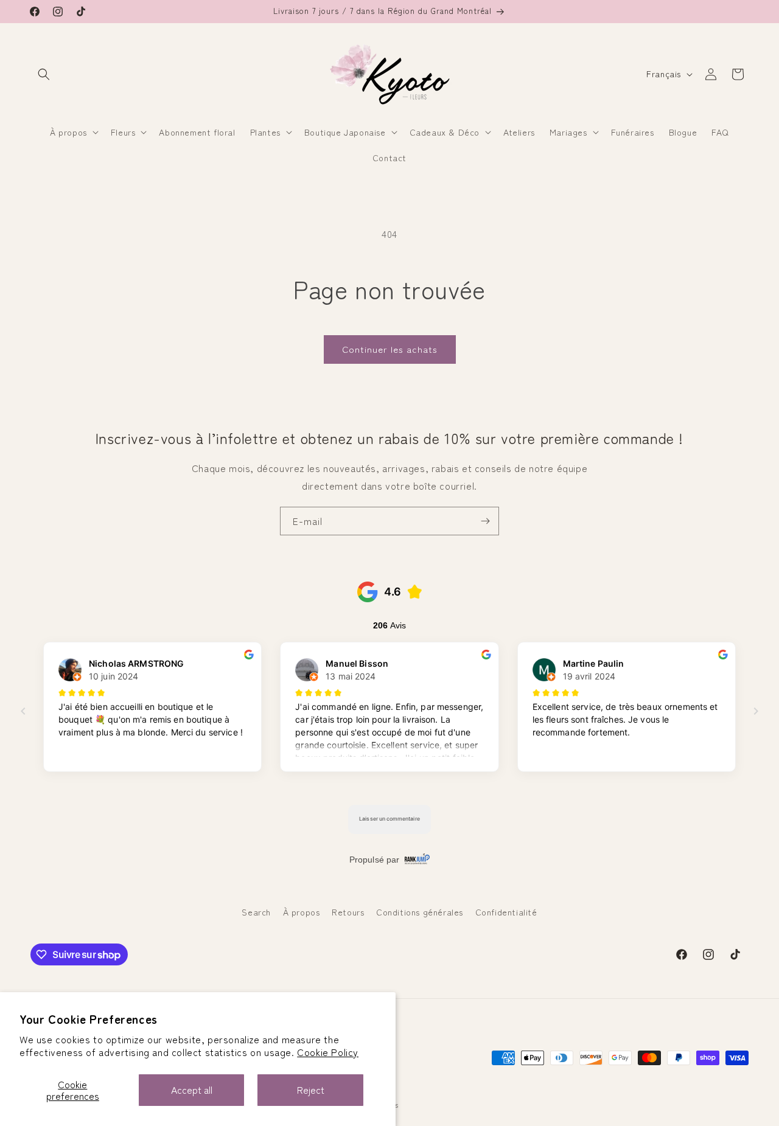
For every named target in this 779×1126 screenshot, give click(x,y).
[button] (43, 74)
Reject (310, 1089)
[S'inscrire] (485, 521)
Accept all (191, 1089)
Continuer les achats (390, 348)
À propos (301, 912)
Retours (348, 912)
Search (256, 912)
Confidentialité (506, 912)
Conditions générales (419, 912)
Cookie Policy (327, 1051)
